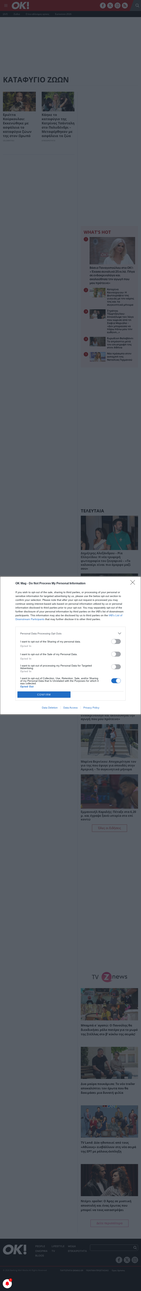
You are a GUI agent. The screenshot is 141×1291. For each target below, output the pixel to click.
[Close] (133, 583)
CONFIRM (44, 694)
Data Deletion (50, 707)
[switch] (116, 641)
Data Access (70, 707)
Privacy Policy (91, 707)
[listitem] (70, 633)
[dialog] (70, 645)
